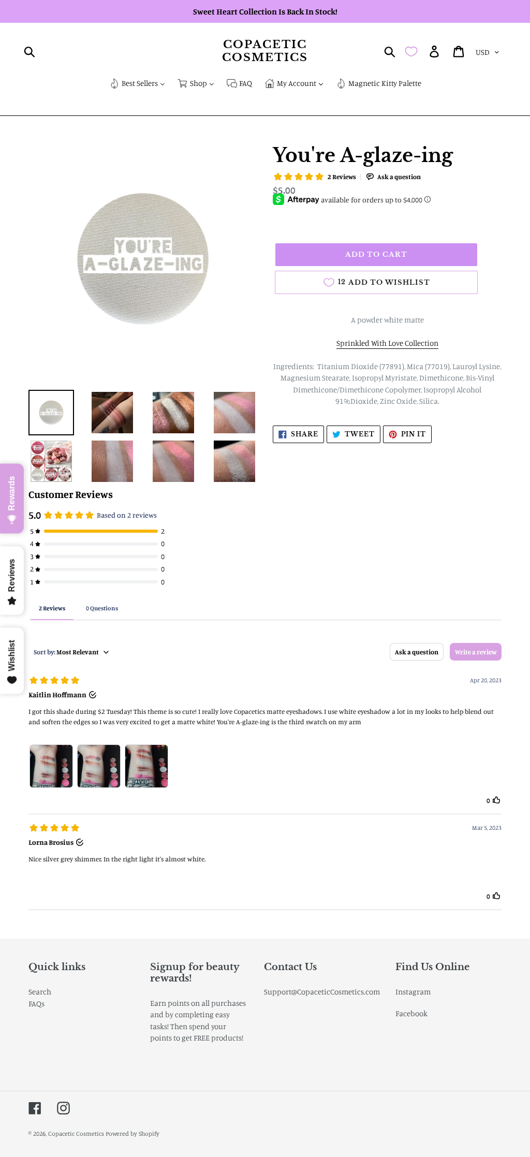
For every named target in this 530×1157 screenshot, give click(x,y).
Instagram (413, 992)
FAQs (36, 1003)
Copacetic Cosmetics (265, 51)
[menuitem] (137, 84)
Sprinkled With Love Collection (387, 343)
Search (39, 992)
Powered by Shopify (132, 1133)
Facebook (411, 1013)
